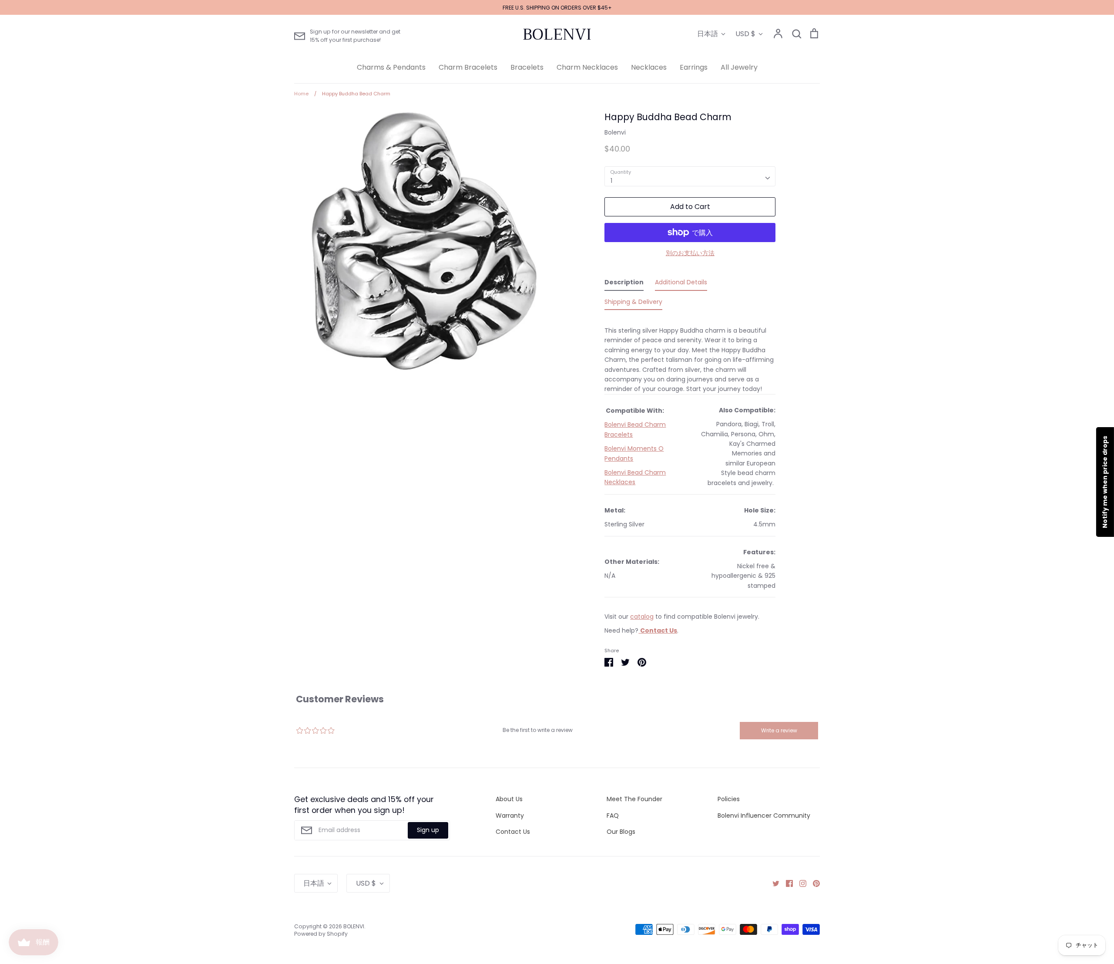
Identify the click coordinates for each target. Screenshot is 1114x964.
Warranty (510, 815)
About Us (509, 799)
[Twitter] (772, 883)
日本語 (707, 34)
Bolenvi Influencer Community (764, 815)
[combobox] (689, 176)
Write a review (779, 730)
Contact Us (513, 831)
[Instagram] (799, 883)
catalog (642, 616)
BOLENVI (557, 34)
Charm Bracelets (468, 67)
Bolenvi (615, 132)
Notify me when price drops (1105, 482)
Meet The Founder (634, 799)
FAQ (613, 815)
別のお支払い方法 (690, 253)
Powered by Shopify (321, 933)
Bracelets (527, 67)
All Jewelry (739, 67)
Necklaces (649, 67)
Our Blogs (621, 831)
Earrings (694, 67)
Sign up (428, 830)
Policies (729, 799)
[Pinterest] (813, 883)
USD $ (745, 34)
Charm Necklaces (587, 67)
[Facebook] (786, 883)
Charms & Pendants (391, 67)
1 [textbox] (611, 180)
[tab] (624, 283)
